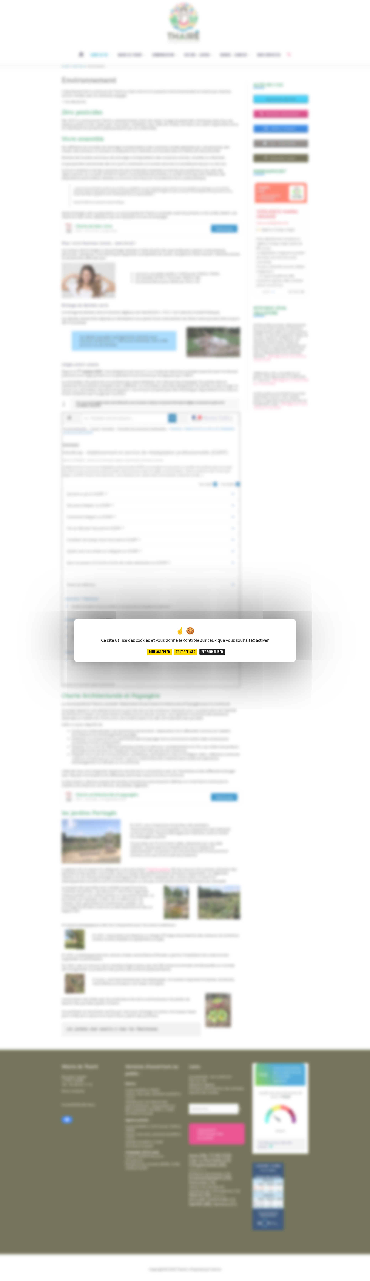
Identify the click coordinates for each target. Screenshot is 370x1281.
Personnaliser (212, 651)
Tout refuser (185, 651)
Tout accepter (159, 651)
